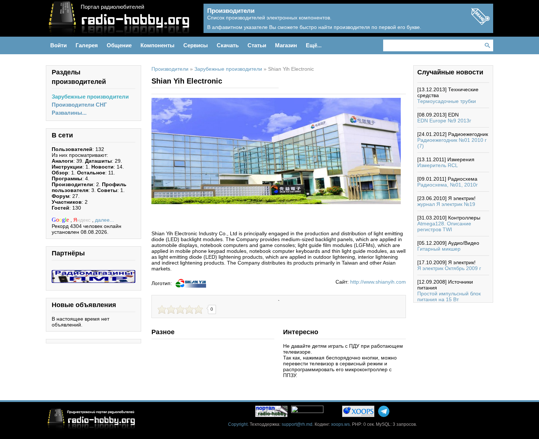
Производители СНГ (79, 105)
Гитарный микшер (439, 249)
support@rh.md (297, 424)
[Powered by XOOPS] (358, 411)
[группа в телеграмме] (383, 411)
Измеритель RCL (437, 165)
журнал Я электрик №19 (446, 204)
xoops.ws (340, 424)
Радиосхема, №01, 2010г (447, 185)
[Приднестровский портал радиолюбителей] (271, 411)
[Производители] (480, 23)
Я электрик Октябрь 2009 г (449, 268)
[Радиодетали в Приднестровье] (93, 273)
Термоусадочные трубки (446, 101)
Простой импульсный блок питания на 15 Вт (449, 296)
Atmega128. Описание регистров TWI (444, 226)
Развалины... (69, 113)
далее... (104, 220)
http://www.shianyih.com (378, 282)
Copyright (237, 424)
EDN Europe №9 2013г (444, 120)
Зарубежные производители (90, 96)
